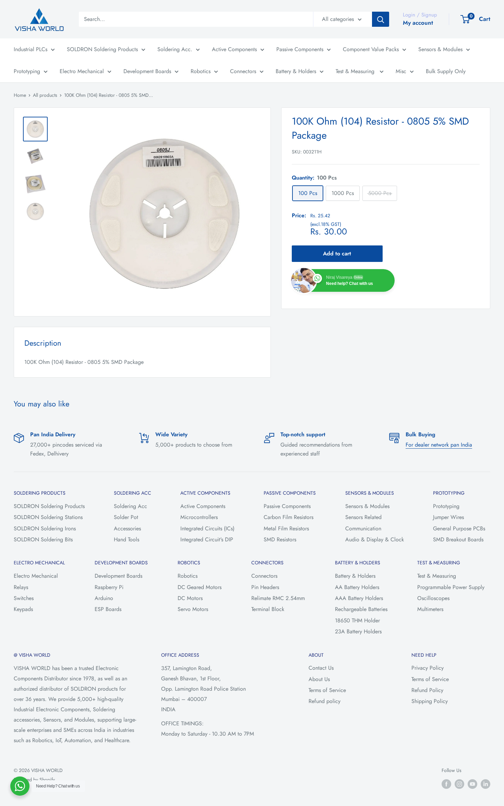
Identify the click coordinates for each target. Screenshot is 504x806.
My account (418, 23)
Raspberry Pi (109, 587)
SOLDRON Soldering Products (102, 49)
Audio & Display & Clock (374, 539)
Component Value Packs (371, 49)
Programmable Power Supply (450, 587)
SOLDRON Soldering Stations (48, 517)
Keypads (23, 609)
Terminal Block (267, 609)
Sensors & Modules (440, 49)
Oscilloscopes (433, 598)
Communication (363, 528)
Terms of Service (327, 690)
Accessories (127, 528)
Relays (21, 587)
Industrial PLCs (30, 49)
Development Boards (147, 71)
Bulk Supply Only (446, 71)
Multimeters (430, 609)
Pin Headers (265, 587)
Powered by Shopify (34, 779)
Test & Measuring (356, 71)
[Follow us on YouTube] (472, 784)
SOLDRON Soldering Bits (43, 539)
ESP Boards (108, 609)
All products (45, 95)
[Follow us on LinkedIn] (485, 784)
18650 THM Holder (357, 620)
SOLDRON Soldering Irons (45, 528)
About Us (319, 679)
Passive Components (299, 49)
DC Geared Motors (199, 587)
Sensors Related (363, 517)
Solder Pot (126, 517)
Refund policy (324, 701)
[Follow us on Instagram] (459, 784)
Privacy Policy (427, 668)
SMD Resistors (280, 539)
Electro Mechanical (82, 71)
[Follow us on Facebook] (446, 784)
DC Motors (190, 598)
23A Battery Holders (358, 631)
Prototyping (27, 71)
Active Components (234, 49)
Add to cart (337, 254)
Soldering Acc (130, 506)
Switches (24, 598)
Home (20, 95)
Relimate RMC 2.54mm (278, 598)
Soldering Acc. (174, 49)
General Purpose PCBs (459, 528)
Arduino (104, 598)
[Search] (380, 19)
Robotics (201, 71)
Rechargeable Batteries (361, 609)
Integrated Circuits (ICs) (207, 528)
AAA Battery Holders (359, 598)
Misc (401, 71)
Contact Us (321, 668)
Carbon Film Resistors (288, 517)
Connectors (243, 71)
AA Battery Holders (357, 587)
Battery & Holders (296, 71)
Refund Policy (427, 690)
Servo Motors (193, 609)
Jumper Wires (448, 517)
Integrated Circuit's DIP (206, 539)
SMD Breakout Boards (458, 539)
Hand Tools (126, 539)
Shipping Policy (429, 701)
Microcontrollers (199, 517)
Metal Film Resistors (286, 528)
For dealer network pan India (439, 445)
